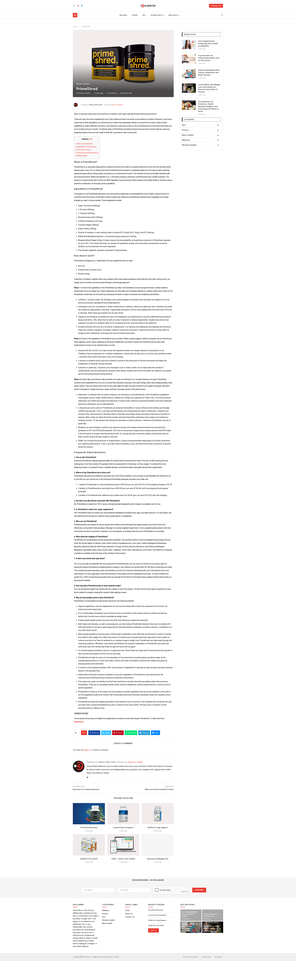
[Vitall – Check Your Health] (123, 845)
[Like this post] (85, 732)
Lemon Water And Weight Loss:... (210, 927)
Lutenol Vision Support (123, 827)
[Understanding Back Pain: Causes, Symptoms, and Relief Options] (189, 73)
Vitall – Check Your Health (123, 859)
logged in (87, 750)
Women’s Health (157, 15)
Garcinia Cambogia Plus (157, 859)
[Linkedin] (81, 5)
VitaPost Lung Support (157, 827)
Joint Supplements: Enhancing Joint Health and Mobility (208, 43)
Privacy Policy (206, 957)
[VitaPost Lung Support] (158, 813)
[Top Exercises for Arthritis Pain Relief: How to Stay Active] (189, 59)
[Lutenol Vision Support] (123, 813)
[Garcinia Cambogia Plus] (158, 845)
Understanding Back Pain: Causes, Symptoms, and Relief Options (209, 72)
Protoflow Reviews (88, 827)
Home (75, 26)
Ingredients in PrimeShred (85, 147)
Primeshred (78, 722)
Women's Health (200, 145)
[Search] (222, 15)
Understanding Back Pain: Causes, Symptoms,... (190, 926)
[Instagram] (74, 5)
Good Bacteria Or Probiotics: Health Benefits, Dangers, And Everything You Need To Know (208, 106)
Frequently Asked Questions (86, 153)
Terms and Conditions (190, 957)
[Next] (222, 905)
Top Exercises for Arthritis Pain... (210, 915)
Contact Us (129, 917)
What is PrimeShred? (84, 144)
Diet (144, 15)
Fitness (134, 15)
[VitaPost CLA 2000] (89, 845)
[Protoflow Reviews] (89, 813)
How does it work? (83, 150)
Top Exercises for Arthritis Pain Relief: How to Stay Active (208, 58)
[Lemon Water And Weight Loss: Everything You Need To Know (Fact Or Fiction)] (189, 88)
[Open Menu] (75, 15)
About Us (129, 914)
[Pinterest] (78, 5)
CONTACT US (216, 6)
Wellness (123, 15)
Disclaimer (218, 957)
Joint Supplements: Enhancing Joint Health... (190, 914)
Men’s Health (173, 15)
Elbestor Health (84, 93)
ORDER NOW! (81, 156)
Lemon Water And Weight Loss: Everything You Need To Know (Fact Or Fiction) (209, 88)
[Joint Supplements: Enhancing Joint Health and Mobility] (189, 44)
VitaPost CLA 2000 (89, 859)
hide (90, 139)
